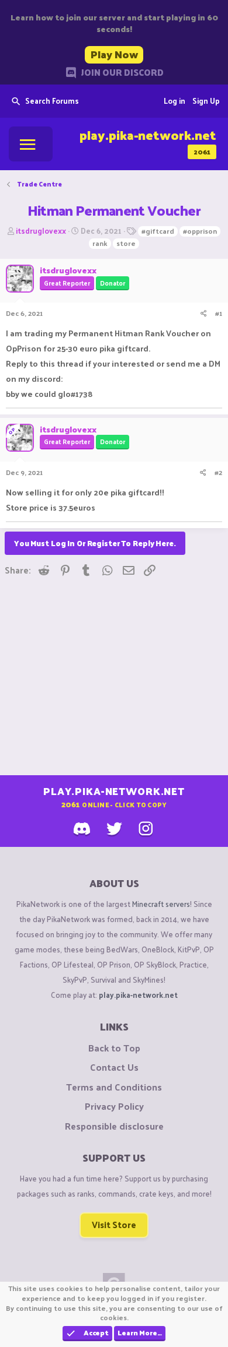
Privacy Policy (114, 1106)
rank (100, 243)
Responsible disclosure (114, 1126)
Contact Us (114, 1067)
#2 (218, 472)
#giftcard (157, 231)
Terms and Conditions (114, 1087)
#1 (218, 313)
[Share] (203, 313)
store (126, 243)
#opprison (200, 231)
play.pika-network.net (138, 994)
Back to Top (114, 1048)
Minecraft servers (161, 903)
